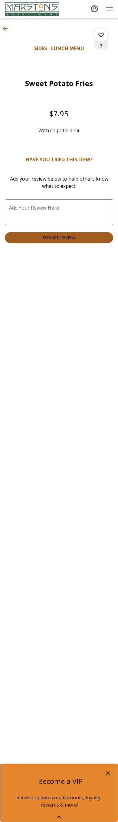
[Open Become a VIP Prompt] (59, 816)
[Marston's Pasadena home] (32, 9)
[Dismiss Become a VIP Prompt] (108, 773)
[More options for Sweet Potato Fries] (101, 35)
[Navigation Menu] (109, 9)
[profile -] (94, 8)
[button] (7, 28)
